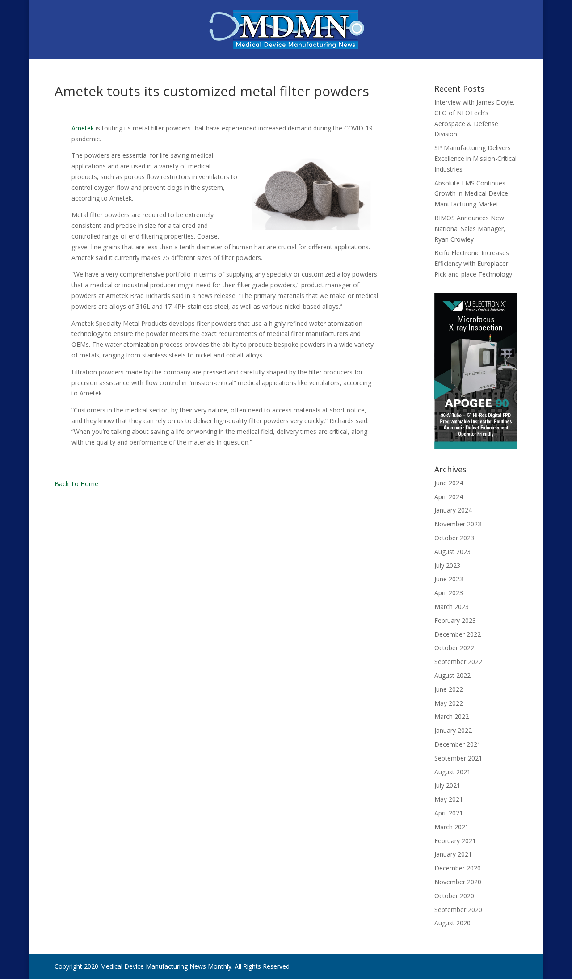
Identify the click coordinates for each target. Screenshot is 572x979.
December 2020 (457, 868)
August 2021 (452, 772)
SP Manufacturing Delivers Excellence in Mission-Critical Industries (475, 158)
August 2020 (452, 923)
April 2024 (448, 496)
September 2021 (458, 758)
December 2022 (457, 634)
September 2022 (458, 661)
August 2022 (452, 675)
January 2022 (453, 730)
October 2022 (454, 647)
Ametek (83, 128)
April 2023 (448, 592)
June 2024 (448, 483)
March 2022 (451, 716)
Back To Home (76, 483)
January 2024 (453, 510)
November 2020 (457, 882)
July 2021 (447, 785)
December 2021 (457, 744)
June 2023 (448, 579)
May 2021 (448, 799)
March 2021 (451, 827)
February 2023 (455, 620)
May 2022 (448, 703)
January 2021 (453, 854)
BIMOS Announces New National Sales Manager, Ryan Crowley (469, 229)
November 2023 (457, 524)
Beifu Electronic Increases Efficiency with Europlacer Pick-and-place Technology (473, 263)
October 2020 (454, 895)
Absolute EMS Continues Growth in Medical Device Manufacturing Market (471, 194)
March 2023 (451, 606)
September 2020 (458, 909)
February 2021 (455, 840)
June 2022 (448, 689)
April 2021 (448, 813)
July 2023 (447, 565)
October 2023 (454, 538)
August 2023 (452, 551)
